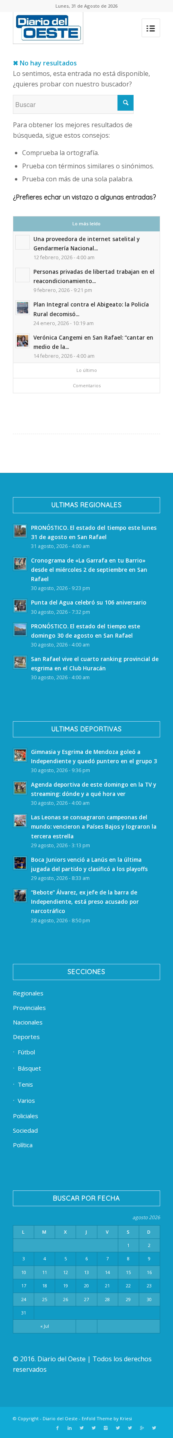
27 (86, 1299)
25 (44, 1299)
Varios (26, 1100)
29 (128, 1299)
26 (65, 1299)
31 (23, 1313)
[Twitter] (82, 1428)
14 (107, 1272)
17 (23, 1286)
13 (86, 1272)
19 (65, 1286)
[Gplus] (142, 1428)
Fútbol (26, 1052)
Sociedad (25, 1130)
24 (23, 1299)
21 (107, 1286)
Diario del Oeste (60, 1418)
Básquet (29, 1068)
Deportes (26, 1037)
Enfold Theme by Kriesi (107, 1418)
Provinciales (29, 1007)
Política (23, 1145)
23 (149, 1286)
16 (149, 1272)
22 (128, 1286)
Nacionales (28, 1022)
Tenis (25, 1084)
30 (149, 1299)
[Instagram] (106, 1428)
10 (23, 1272)
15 (128, 1272)
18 (44, 1286)
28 (107, 1299)
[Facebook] (57, 1428)
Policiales (25, 1116)
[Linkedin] (70, 1428)
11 (44, 1272)
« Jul (44, 1326)
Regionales (28, 993)
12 (65, 1272)
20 (86, 1286)
